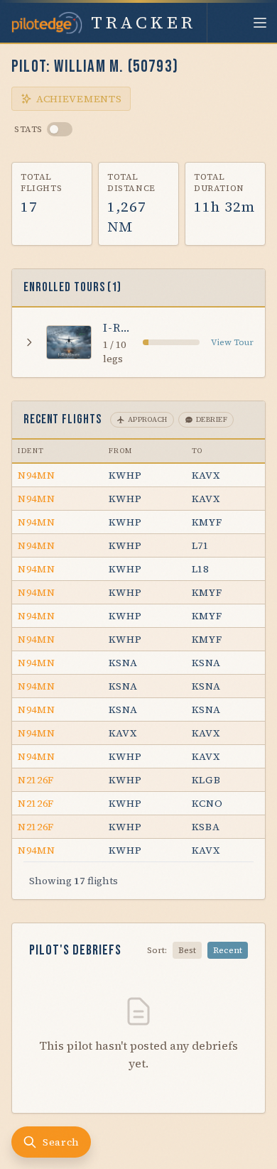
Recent (227, 950)
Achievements (78, 99)
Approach (148, 419)
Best (187, 950)
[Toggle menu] (260, 23)
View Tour (232, 342)
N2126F (36, 780)
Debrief (212, 419)
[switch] (59, 129)
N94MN (36, 475)
